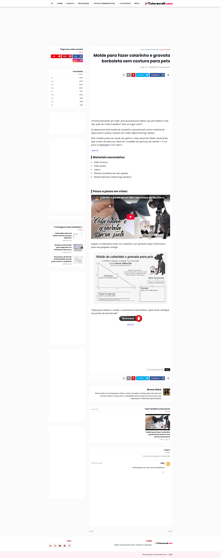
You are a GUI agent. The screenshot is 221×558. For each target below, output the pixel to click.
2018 (67, 101)
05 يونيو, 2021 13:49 (97, 463)
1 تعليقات (142, 67)
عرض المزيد (94, 409)
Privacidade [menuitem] (83, 3)
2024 (67, 84)
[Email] (129, 75)
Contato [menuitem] (70, 3)
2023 (67, 88)
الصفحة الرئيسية (165, 49)
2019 (67, 98)
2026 (67, 78)
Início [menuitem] (136, 3)
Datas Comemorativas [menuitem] (104, 3)
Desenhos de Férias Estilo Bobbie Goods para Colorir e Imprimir (61, 259)
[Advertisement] (110, 26)
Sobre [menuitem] (60, 3)
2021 (67, 91)
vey (162, 463)
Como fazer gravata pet (149, 49)
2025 (67, 81)
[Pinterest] (133, 75)
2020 (67, 95)
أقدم (91, 531)
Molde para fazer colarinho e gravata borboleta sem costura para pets (158, 434)
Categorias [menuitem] (125, 3)
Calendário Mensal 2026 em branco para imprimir (62, 235)
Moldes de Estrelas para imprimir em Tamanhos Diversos (63, 247)
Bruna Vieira (154, 389)
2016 (67, 105)
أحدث (169, 531)
